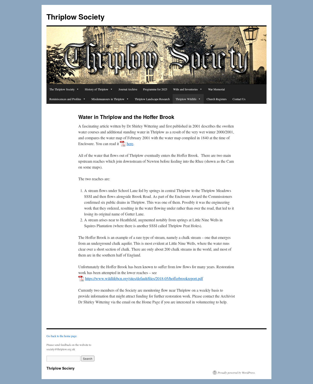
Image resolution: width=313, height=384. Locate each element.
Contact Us (239, 99)
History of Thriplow (96, 89)
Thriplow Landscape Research (152, 99)
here (130, 143)
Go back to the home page (61, 336)
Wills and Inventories (185, 89)
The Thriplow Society (62, 89)
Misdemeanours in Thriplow (107, 99)
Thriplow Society (75, 16)
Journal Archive (128, 89)
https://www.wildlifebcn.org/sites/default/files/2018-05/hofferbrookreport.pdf (144, 278)
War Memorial (216, 89)
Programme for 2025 (155, 89)
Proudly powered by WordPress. (237, 372)
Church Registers (217, 99)
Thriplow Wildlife (186, 99)
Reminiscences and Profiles (65, 99)
